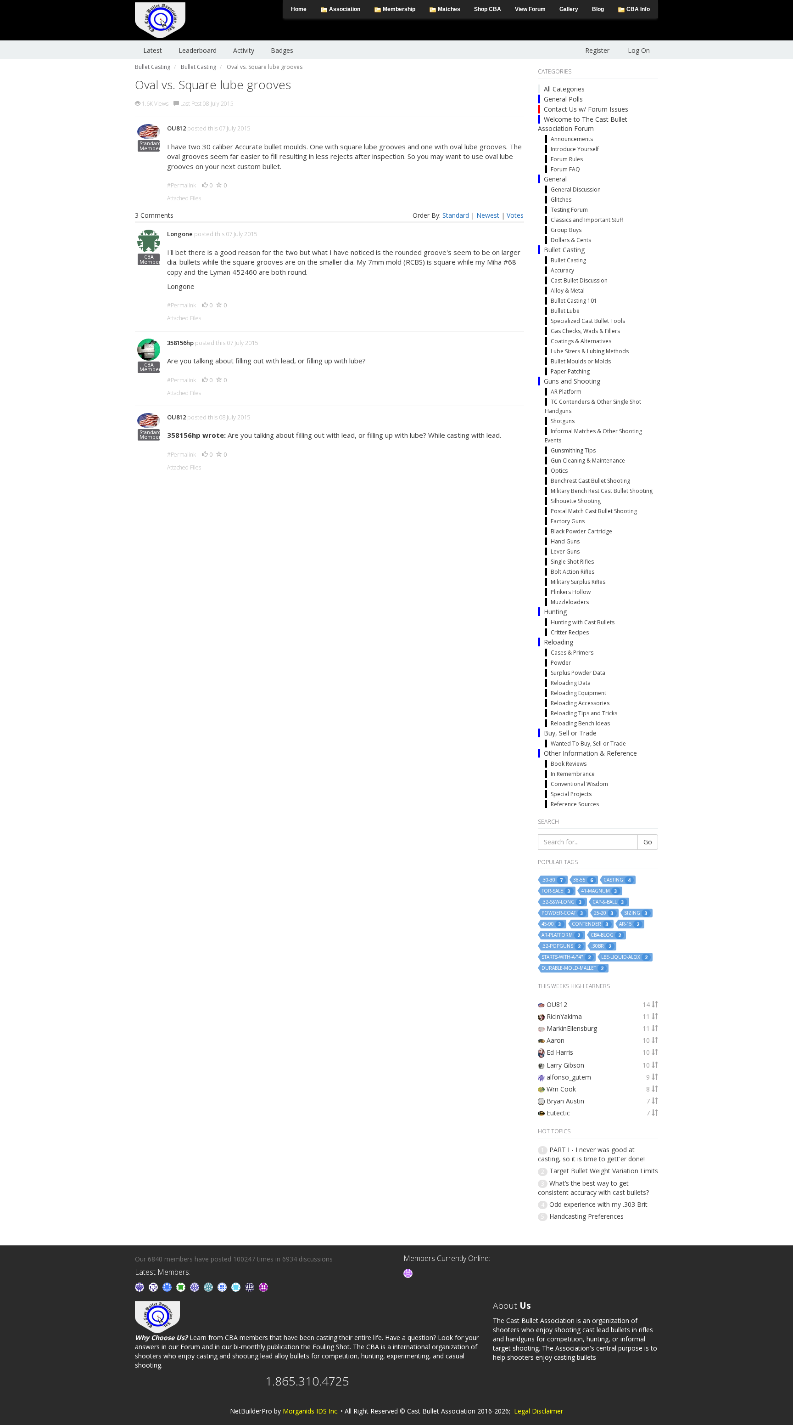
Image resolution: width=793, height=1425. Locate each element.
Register (597, 50)
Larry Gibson (565, 1065)
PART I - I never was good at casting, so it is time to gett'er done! (591, 1154)
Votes (515, 215)
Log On (639, 50)
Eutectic (558, 1112)
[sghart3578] (408, 1272)
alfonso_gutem (569, 1077)
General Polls (563, 99)
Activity (243, 50)
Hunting (555, 611)
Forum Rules (567, 159)
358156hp (180, 343)
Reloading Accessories (580, 703)
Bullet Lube (565, 311)
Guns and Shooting (572, 381)
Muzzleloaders (570, 602)
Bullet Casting (564, 249)
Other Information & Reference (590, 753)
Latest (152, 50)
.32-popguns (561, 946)
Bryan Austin (565, 1101)
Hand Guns (565, 541)
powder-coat (562, 913)
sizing (636, 913)
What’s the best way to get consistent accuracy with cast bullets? (593, 1188)
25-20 (604, 913)
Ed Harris (560, 1052)
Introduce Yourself (575, 149)
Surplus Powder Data (578, 673)
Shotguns (563, 421)
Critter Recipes (570, 632)
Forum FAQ (565, 169)
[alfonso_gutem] (140, 1286)
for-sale (556, 891)
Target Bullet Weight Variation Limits (603, 1170)
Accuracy (562, 270)
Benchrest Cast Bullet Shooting (590, 481)
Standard (455, 215)
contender (590, 924)
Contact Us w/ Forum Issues (586, 109)
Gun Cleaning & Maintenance (588, 460)
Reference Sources (575, 804)
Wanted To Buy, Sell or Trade (588, 743)
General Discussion (576, 189)
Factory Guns (568, 521)
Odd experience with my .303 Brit (598, 1204)
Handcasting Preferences (586, 1216)
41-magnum (599, 891)
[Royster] (167, 1286)
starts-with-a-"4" (566, 957)
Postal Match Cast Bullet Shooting (594, 511)
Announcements (572, 139)
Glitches (561, 200)
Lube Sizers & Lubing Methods (590, 351)
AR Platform (566, 392)
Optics (559, 471)
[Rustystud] (263, 1286)
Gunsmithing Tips (573, 450)
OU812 (176, 128)
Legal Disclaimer (538, 1411)
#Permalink (181, 185)
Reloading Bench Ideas (580, 723)
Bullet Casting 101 (574, 301)
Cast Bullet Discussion (579, 280)
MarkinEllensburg (572, 1028)
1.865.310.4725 (307, 1381)
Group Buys (566, 230)
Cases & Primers (572, 652)
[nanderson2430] (209, 1286)
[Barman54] (236, 1286)
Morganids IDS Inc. (311, 1411)
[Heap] (181, 1286)
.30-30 (552, 879)
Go (647, 841)
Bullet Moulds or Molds (581, 361)
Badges (282, 50)
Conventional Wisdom (579, 784)
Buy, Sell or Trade (570, 733)
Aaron (555, 1040)
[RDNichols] (154, 1286)
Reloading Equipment (578, 693)
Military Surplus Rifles (578, 582)
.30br (601, 946)
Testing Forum (569, 210)
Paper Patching (570, 371)
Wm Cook (561, 1089)
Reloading (558, 642)
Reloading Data (571, 683)
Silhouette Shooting (576, 501)
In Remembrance (573, 774)
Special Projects (571, 794)
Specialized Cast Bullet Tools (588, 321)
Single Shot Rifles (572, 561)
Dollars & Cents (571, 240)
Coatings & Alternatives (581, 341)
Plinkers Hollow (571, 592)
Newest (487, 215)
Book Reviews (568, 764)
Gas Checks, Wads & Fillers (585, 331)
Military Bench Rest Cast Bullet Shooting (602, 491)
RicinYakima (564, 1016)
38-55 (583, 879)
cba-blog (606, 935)
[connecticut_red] (195, 1286)
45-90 (551, 924)
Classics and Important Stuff (587, 220)
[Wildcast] (223, 1286)
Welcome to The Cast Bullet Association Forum (582, 124)
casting (617, 879)
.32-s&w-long (562, 902)
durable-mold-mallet (572, 968)
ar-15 (629, 924)
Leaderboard (198, 50)
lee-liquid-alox (624, 957)
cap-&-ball (608, 902)
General (555, 179)
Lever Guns (565, 551)
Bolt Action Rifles (572, 572)
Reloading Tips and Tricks (584, 713)
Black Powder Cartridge (581, 531)
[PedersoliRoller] (250, 1286)
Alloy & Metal (568, 290)
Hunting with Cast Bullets (582, 622)
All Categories (564, 89)
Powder (561, 663)
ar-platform (561, 935)
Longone (180, 234)
